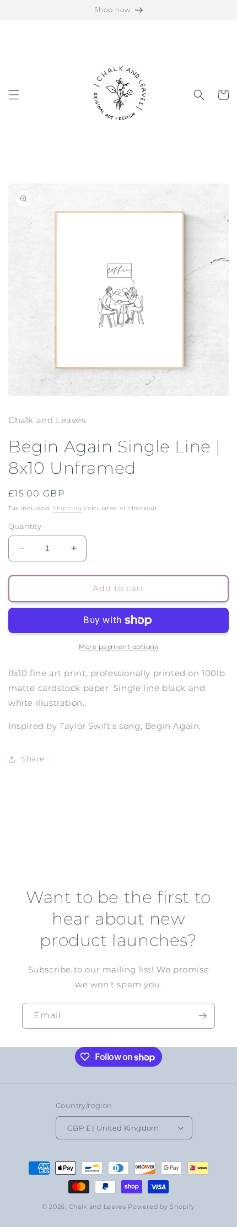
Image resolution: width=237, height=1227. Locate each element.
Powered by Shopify (161, 1206)
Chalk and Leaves (97, 1206)
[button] (14, 95)
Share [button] (33, 759)
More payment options (118, 646)
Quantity (24, 526)
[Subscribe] (202, 1016)
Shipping (67, 508)
